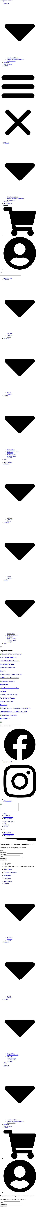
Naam (1, 850)
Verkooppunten (11, 61)
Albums (9, 394)
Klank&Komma (11, 454)
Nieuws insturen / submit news (15, 59)
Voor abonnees (7, 64)
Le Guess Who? (11, 456)
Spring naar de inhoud (6, 0)
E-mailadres (3, 852)
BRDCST (10, 453)
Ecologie (9, 457)
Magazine (9, 333)
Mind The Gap (7, 278)
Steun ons (6, 62)
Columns (9, 335)
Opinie (9, 337)
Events (9, 392)
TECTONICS (11, 450)
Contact (5, 65)
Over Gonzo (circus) (12, 58)
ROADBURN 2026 (12, 451)
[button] (18, 104)
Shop (4, 459)
